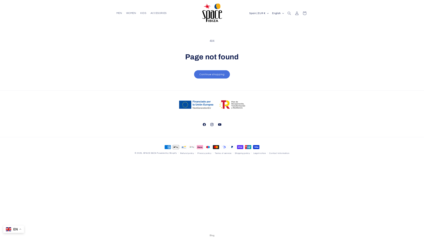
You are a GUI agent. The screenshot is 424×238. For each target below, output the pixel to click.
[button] (289, 13)
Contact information (279, 153)
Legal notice (259, 153)
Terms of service (223, 153)
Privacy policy (204, 153)
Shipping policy (242, 153)
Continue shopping (212, 74)
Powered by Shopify (167, 153)
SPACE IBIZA (149, 153)
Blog (212, 235)
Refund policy (187, 153)
